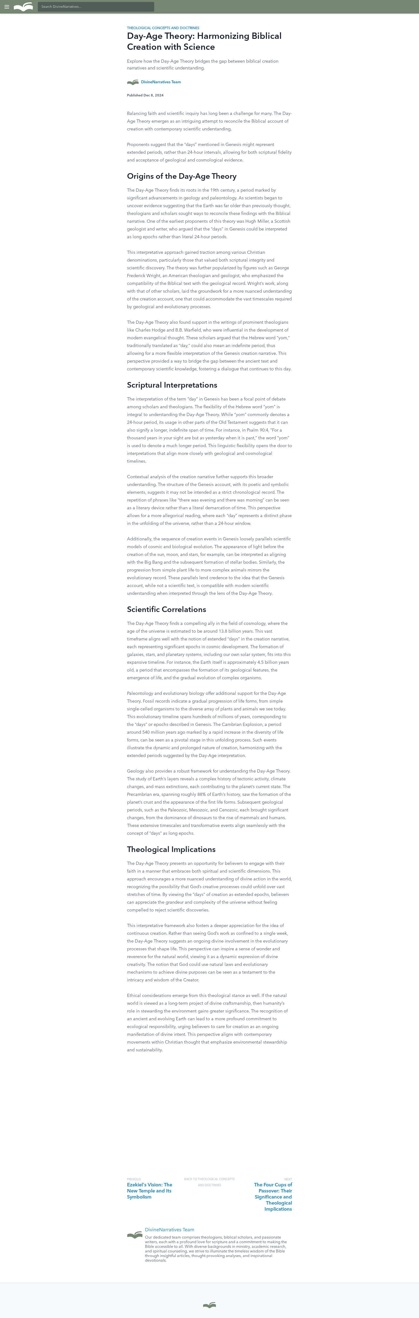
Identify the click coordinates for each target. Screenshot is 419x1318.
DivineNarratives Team (161, 82)
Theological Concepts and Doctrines (163, 28)
